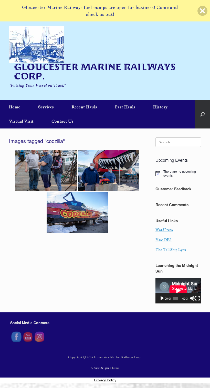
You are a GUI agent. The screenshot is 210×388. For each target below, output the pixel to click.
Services (46, 107)
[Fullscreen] (197, 298)
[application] (178, 290)
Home (14, 107)
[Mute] (192, 298)
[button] (202, 114)
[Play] (162, 298)
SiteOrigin (101, 368)
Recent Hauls (84, 107)
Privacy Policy (105, 380)
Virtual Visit (21, 121)
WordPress (164, 230)
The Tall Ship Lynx (170, 250)
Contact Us (62, 121)
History (160, 107)
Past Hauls (125, 107)
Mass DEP (163, 240)
